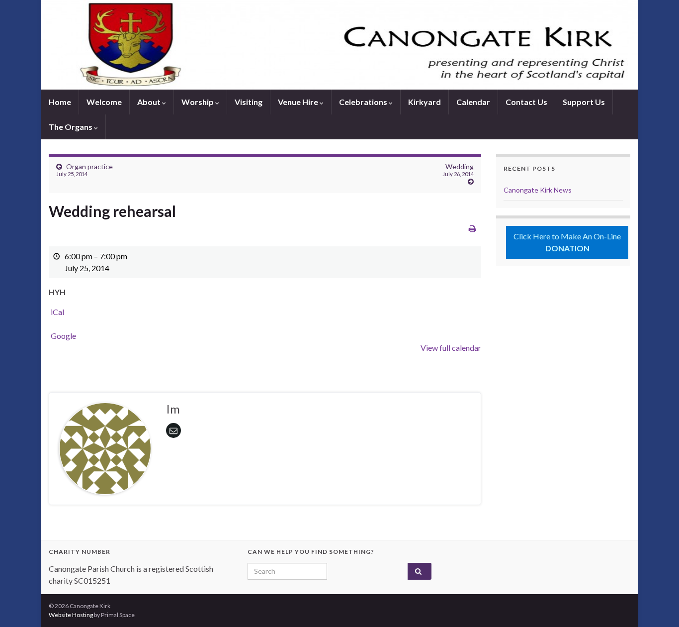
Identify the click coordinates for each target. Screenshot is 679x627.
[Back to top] (656, 604)
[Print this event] (472, 228)
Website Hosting (71, 615)
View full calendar (451, 347)
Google (63, 335)
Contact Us (526, 101)
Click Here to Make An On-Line (567, 242)
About (149, 101)
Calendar (473, 101)
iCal (57, 311)
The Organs (71, 126)
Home (60, 101)
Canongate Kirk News (538, 190)
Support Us (584, 101)
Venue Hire (299, 101)
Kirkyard (424, 101)
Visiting (248, 101)
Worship (198, 101)
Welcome (104, 101)
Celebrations (364, 101)
